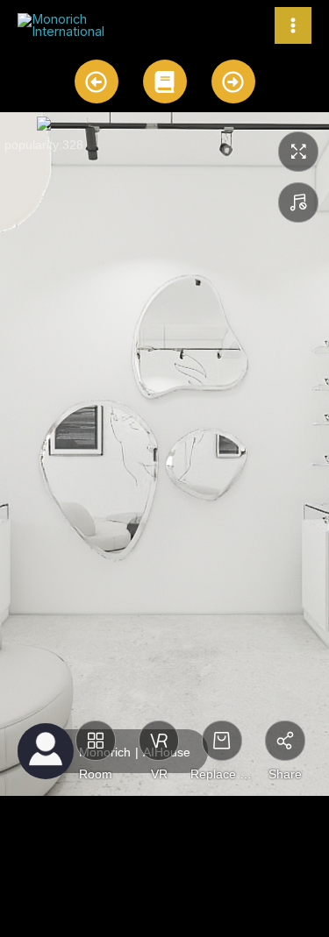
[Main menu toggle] (293, 25)
